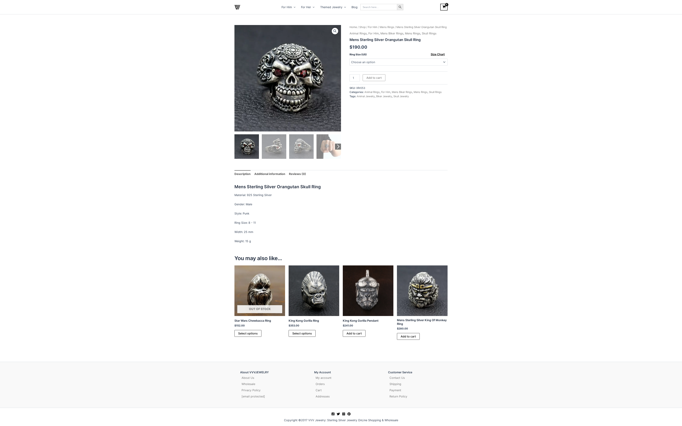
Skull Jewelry (401, 96)
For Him (287, 7)
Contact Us (397, 378)
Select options (248, 333)
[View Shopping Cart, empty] (444, 7)
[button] (294, 7)
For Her (306, 7)
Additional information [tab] (269, 174)
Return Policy (398, 396)
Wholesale (248, 384)
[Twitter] (338, 414)
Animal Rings (358, 33)
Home (353, 27)
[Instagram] (343, 414)
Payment (395, 390)
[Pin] (349, 414)
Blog (354, 7)
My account (323, 378)
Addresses (323, 396)
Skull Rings (429, 33)
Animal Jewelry (366, 96)
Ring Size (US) (358, 54)
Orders (320, 384)
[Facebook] (333, 414)
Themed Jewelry (331, 7)
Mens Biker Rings (391, 33)
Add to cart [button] (354, 333)
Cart (319, 390)
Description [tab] (242, 174)
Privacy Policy (251, 390)
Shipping (395, 384)
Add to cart (374, 77)
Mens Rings (387, 27)
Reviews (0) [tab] (297, 174)
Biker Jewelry (384, 96)
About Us (248, 378)
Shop (362, 27)
